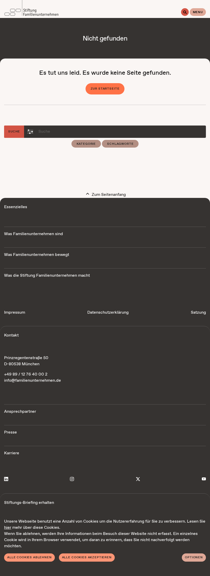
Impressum (14, 312)
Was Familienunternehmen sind (33, 234)
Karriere (11, 453)
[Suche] (185, 12)
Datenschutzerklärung (108, 312)
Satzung (198, 312)
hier (7, 527)
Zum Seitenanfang (108, 194)
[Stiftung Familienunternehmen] (31, 9)
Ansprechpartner (20, 411)
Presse (10, 432)
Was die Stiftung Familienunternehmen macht (47, 275)
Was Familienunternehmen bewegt (36, 254)
